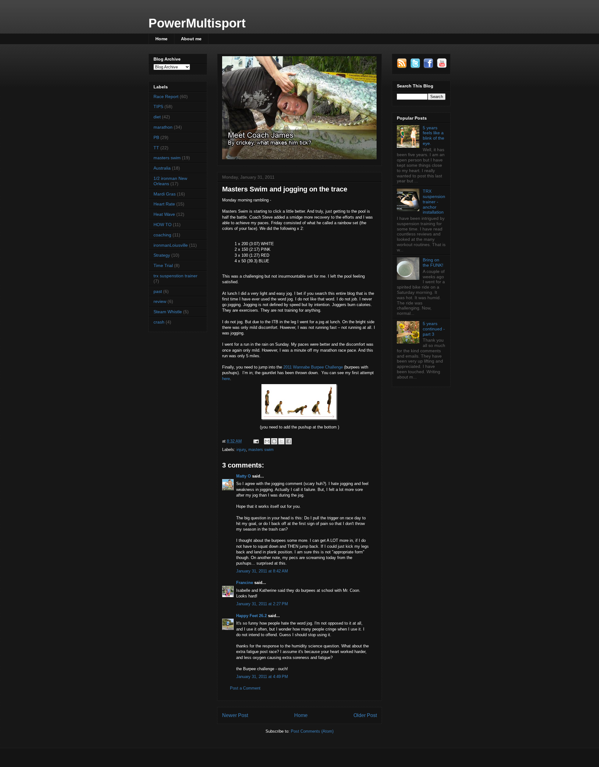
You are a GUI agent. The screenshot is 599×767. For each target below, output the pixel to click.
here (226, 378)
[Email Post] (255, 441)
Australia (162, 168)
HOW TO (162, 224)
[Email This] (267, 441)
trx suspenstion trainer (175, 275)
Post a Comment (245, 688)
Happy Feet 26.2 (251, 615)
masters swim (261, 449)
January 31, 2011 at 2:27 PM (262, 603)
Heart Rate (164, 203)
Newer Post (235, 715)
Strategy (161, 255)
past (157, 291)
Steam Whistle (167, 311)
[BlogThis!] (274, 441)
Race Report (165, 96)
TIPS (158, 106)
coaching (162, 234)
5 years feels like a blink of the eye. (433, 135)
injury (241, 449)
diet (157, 116)
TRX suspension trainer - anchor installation (434, 202)
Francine (244, 582)
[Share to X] (281, 441)
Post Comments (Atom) (312, 731)
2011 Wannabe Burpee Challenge (313, 367)
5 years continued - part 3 (434, 329)
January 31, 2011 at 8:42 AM (262, 571)
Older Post (365, 715)
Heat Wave (164, 214)
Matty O (243, 476)
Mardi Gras (164, 193)
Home (161, 38)
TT (156, 147)
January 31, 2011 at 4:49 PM (262, 676)
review (159, 301)
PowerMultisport (197, 23)
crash (158, 321)
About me (191, 38)
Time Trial (163, 265)
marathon (163, 127)
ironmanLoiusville (170, 245)
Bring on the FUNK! (433, 262)
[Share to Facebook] (288, 441)
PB (156, 137)
